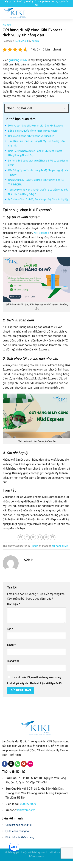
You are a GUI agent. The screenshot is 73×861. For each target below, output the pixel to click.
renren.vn (38, 856)
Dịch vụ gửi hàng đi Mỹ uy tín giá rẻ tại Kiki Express (35, 125)
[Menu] (68, 13)
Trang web (13, 661)
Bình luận (13, 604)
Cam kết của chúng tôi (18, 825)
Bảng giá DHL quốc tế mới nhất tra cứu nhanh (33, 130)
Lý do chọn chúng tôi (17, 831)
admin (35, 41)
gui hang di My (60, 546)
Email (11, 645)
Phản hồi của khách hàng (19, 837)
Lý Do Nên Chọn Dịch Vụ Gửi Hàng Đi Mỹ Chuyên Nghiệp (38, 199)
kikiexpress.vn (26, 810)
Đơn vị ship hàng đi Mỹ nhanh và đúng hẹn (31, 136)
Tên (10, 629)
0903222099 (28, 804)
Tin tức (7, 25)
